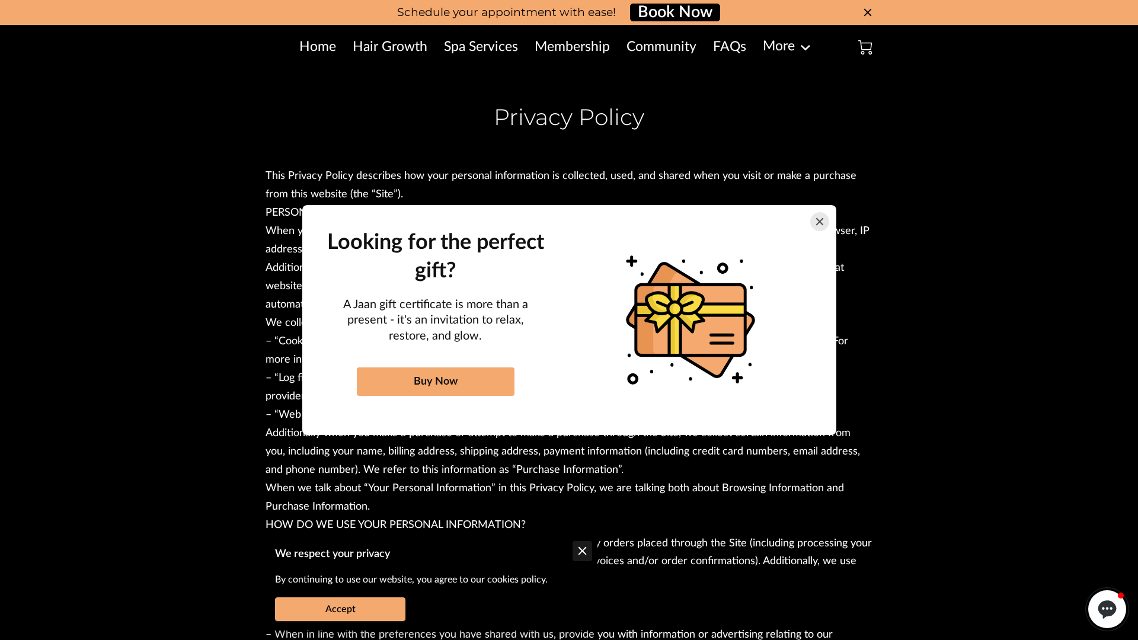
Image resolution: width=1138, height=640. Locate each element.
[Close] (819, 221)
